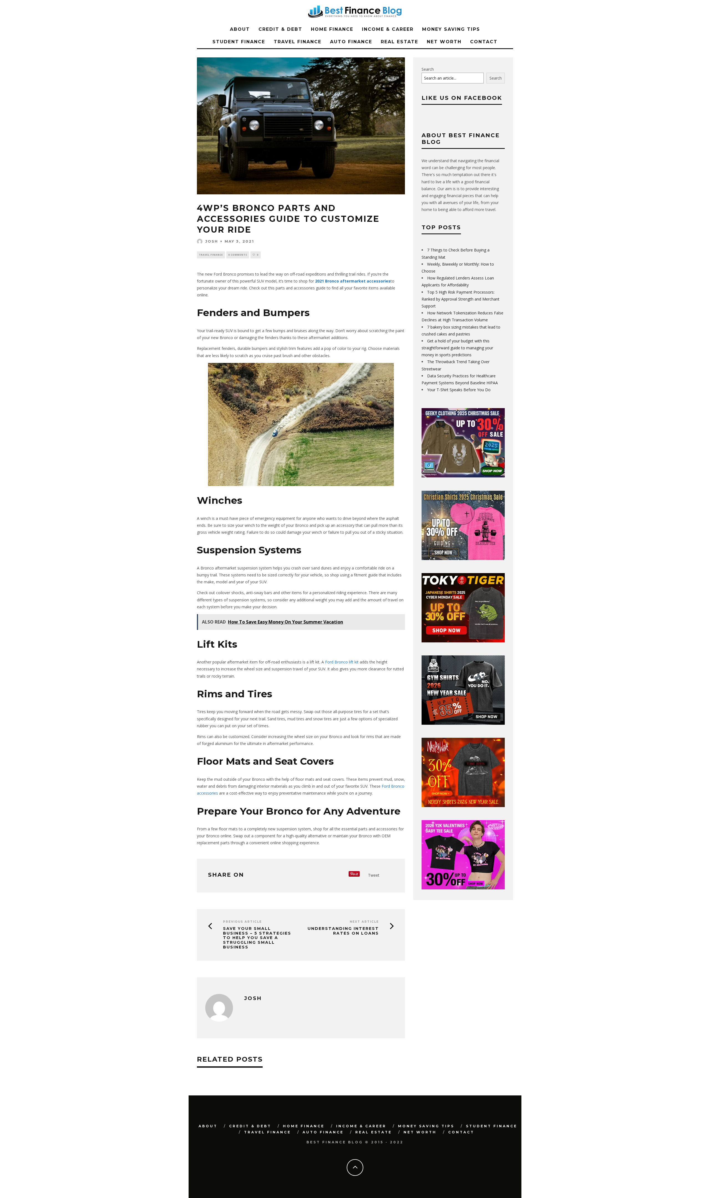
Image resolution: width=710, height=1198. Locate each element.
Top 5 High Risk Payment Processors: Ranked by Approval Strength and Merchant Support (460, 299)
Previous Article (242, 922)
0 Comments (237, 254)
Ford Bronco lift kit (342, 662)
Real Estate (399, 41)
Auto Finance (351, 41)
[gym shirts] (463, 723)
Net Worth (444, 41)
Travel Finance (297, 41)
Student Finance (238, 41)
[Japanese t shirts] (463, 640)
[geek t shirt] (463, 476)
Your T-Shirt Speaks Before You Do (459, 389)
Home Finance (332, 29)
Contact (484, 41)
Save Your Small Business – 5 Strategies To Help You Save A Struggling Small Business (257, 938)
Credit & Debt (280, 29)
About (240, 29)
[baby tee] (463, 888)
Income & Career (388, 29)
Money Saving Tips (451, 29)
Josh (211, 241)
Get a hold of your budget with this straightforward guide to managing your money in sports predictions (457, 347)
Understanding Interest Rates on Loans (343, 931)
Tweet (373, 875)
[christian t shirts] (463, 558)
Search (428, 69)
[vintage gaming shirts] (463, 805)
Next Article (364, 922)
